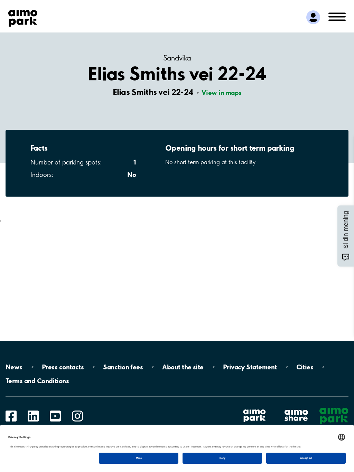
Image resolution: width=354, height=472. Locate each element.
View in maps (221, 92)
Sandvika (177, 58)
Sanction (123, 367)
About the (182, 367)
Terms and (37, 381)
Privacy (250, 367)
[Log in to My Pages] (313, 17)
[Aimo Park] (22, 17)
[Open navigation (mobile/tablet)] (337, 16)
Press (63, 367)
